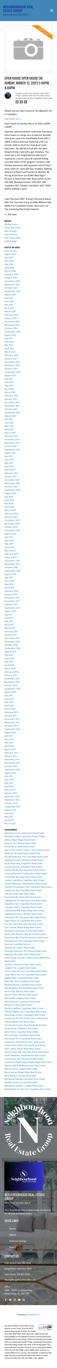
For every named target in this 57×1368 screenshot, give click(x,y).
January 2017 (11, 635)
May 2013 (9, 783)
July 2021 (9, 456)
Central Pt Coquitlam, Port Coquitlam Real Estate (28, 887)
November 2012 (12, 800)
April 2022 (9, 429)
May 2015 (9, 702)
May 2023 (9, 385)
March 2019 (10, 550)
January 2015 (11, 716)
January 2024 (11, 358)
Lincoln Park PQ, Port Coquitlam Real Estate (26, 971)
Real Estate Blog (12, 238)
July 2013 (9, 776)
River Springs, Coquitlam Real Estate (22, 1035)
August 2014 (10, 732)
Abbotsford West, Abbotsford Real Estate (25, 836)
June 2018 (9, 581)
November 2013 (12, 763)
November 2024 (12, 325)
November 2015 (12, 682)
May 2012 (9, 816)
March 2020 (10, 510)
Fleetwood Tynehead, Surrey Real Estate (24, 931)
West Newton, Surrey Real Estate (20, 1075)
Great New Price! (13, 228)
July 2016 (9, 655)
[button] (6, 1300)
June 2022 (9, 422)
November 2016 (12, 641)
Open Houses (11, 234)
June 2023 (9, 382)
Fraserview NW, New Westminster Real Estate (27, 937)
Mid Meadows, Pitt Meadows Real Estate (24, 988)
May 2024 (9, 345)
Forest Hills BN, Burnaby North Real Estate (25, 934)
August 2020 (10, 493)
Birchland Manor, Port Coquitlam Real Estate (26, 856)
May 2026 (9, 264)
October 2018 (11, 567)
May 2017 (9, 621)
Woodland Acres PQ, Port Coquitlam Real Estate (28, 1089)
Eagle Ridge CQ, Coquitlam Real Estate (23, 920)
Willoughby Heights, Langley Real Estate (24, 1086)
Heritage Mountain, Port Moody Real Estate (26, 951)
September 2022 (12, 412)
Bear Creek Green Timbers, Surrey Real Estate (27, 850)
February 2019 (11, 554)
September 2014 (12, 729)
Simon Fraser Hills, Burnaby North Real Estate (27, 1052)
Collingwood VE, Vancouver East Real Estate (26, 900)
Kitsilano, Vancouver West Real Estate (23, 964)
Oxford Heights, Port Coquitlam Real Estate (26, 1011)
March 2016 (10, 668)
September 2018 (12, 571)
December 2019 (12, 520)
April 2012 (9, 820)
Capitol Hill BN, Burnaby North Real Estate (25, 870)
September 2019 (12, 530)
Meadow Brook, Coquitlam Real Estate (23, 985)
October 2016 (11, 645)
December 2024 (12, 321)
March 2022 (10, 433)
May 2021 (9, 463)
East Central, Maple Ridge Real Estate (23, 927)
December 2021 (12, 439)
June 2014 (9, 739)
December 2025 (12, 281)
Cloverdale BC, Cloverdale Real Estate (23, 897)
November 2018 (12, 564)
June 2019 (9, 540)
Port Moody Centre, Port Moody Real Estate (26, 1025)
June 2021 (9, 459)
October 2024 (11, 328)
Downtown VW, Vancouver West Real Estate (25, 917)
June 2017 (9, 618)
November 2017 (12, 601)
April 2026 (9, 268)
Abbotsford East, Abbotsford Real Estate (24, 833)
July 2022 (9, 419)
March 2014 (10, 749)
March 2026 (10, 271)
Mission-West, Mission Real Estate (21, 995)
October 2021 (11, 446)
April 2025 (9, 308)
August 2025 (10, 294)
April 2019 (9, 547)
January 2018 (11, 594)
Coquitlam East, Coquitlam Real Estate (23, 904)
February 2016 (11, 672)
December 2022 (12, 402)
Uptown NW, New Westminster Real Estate (25, 1065)
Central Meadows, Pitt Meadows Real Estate (26, 883)
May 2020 (9, 503)
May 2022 (9, 426)
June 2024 (9, 342)
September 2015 (12, 689)
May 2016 (9, 662)
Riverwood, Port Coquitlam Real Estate (23, 1038)
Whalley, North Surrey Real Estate (21, 1082)
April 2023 (9, 389)
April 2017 (9, 625)
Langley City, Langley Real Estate (20, 968)
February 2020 (11, 513)
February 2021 (11, 473)
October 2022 (11, 409)
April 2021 (9, 466)
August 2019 (10, 534)
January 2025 (11, 318)
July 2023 (9, 379)
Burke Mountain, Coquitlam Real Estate (24, 863)
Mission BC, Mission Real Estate (20, 991)
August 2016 (10, 651)
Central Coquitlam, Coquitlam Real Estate (24, 880)
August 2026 (10, 254)
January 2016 (11, 675)
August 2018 (10, 574)
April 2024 (9, 348)
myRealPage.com (33, 1315)
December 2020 (12, 480)
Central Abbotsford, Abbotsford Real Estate (26, 873)
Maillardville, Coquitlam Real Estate (22, 978)
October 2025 (11, 288)
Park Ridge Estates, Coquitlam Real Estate (25, 1015)
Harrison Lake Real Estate (17, 944)
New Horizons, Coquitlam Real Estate (22, 1001)
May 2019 (9, 544)
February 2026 (11, 274)
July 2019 (9, 537)
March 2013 (10, 790)
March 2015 (10, 709)
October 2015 (11, 685)
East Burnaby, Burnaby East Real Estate (24, 924)
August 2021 (10, 453)
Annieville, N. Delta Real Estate (19, 846)
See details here (12, 119)
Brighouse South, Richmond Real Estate (24, 860)
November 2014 (12, 722)
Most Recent (11, 251)
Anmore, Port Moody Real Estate (20, 843)
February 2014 (11, 753)
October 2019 (11, 527)
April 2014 (9, 746)
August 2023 (10, 375)
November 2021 (12, 443)
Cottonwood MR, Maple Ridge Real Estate (24, 910)
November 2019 (12, 524)
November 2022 (12, 406)
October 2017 (11, 604)
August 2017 (10, 611)
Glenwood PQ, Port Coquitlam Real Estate (25, 941)
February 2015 (11, 712)
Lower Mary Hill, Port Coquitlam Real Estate (26, 974)
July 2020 (9, 497)
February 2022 (11, 436)
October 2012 (11, 803)
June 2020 (9, 500)
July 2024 (9, 338)
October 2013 (11, 766)
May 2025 (9, 305)
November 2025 (12, 284)
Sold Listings (11, 241)
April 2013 (9, 786)
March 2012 (10, 823)
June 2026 (9, 261)
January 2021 (11, 476)
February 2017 (11, 631)
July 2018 (9, 577)
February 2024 (11, 355)
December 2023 (12, 362)
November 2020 (12, 483)
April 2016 (9, 665)
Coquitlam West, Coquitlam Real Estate (23, 907)
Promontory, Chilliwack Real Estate (21, 1028)
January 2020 (11, 517)
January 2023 (11, 399)
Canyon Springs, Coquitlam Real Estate (23, 867)
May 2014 (9, 742)
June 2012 (9, 813)
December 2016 (12, 638)
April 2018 (9, 587)
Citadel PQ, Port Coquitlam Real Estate (23, 890)
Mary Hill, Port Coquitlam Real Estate (22, 981)
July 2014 (9, 736)
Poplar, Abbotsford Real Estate (20, 1022)
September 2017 (12, 608)
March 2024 (10, 352)
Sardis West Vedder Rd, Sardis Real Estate (25, 1045)
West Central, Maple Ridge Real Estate (23, 1072)
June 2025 (9, 301)
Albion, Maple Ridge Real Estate (20, 840)
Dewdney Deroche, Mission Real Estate (23, 914)
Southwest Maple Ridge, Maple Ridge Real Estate (28, 1062)
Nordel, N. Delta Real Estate (18, 1005)
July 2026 (9, 257)
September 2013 (12, 769)
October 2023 (11, 368)
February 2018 (11, 591)
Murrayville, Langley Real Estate (20, 998)
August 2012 (10, 810)
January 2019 (11, 557)
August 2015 (10, 692)
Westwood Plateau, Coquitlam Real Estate (25, 1079)
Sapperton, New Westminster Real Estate (25, 1042)
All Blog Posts (11, 224)
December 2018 (12, 560)
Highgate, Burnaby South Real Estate (23, 954)
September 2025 (12, 291)
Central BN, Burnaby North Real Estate (23, 877)
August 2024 (10, 335)
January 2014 (11, 756)
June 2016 (9, 658)
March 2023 (10, 392)
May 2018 (9, 584)
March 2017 (10, 628)
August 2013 (10, 773)
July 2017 (9, 614)
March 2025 (10, 311)
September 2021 (12, 449)
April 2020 (9, 507)
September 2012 (12, 806)
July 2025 (9, 298)
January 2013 (11, 793)
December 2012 (12, 796)
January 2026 (11, 278)
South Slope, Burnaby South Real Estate (24, 1059)
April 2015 (9, 705)
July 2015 (9, 695)
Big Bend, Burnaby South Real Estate (22, 853)
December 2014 (12, 719)
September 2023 (12, 372)
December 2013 (12, 759)
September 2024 (13, 331)
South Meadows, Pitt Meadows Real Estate (25, 1055)
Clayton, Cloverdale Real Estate (20, 894)
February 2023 (11, 395)
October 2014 (11, 726)
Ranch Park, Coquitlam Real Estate (38, 98)
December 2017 (12, 598)
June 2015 (9, 699)
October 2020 (11, 486)
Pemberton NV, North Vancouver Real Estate (26, 1018)
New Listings (11, 231)
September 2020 (13, 490)
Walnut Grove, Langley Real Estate (21, 1069)
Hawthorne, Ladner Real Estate (20, 947)
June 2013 (9, 779)
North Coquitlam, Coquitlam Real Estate (24, 1008)
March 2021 (10, 470)
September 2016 (12, 648)
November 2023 (12, 365)
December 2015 (12, 678)
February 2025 (11, 315)
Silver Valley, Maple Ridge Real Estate (23, 1049)
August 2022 (10, 416)
